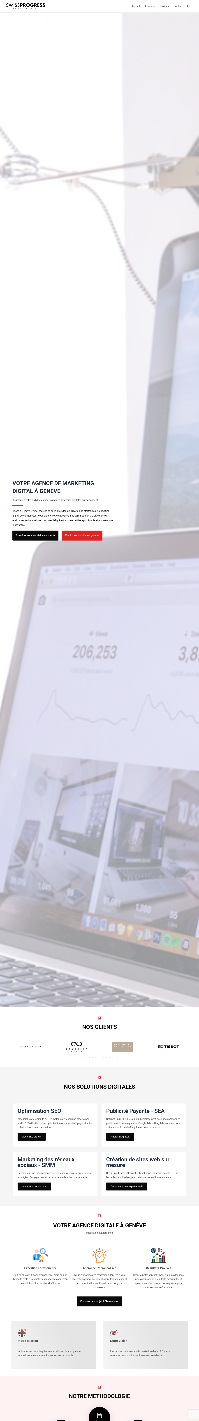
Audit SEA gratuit (120, 1136)
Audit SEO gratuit (31, 1136)
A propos (150, 6)
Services (164, 6)
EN (188, 6)
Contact (178, 6)
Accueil (136, 6)
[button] (81, 1057)
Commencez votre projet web (127, 1186)
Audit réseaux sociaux (34, 1186)
